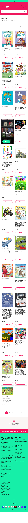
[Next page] (21, 412)
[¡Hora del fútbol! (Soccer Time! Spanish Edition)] (7, 70)
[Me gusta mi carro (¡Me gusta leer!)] (20, 243)
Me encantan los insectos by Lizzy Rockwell (20, 78)
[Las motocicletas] (7, 211)
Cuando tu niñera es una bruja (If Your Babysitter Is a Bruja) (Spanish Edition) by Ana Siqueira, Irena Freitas (20, 133)
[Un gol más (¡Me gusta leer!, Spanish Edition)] (7, 367)
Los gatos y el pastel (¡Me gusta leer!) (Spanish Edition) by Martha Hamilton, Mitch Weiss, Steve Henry (20, 224)
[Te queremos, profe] (7, 181)
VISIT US (3, 492)
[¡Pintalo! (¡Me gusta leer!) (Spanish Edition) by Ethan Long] (7, 98)
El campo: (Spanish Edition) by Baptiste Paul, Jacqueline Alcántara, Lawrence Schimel (7, 400)
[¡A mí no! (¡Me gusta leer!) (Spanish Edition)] (20, 271)
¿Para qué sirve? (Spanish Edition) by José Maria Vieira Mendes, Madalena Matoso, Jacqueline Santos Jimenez (7, 164)
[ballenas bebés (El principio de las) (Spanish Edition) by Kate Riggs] (7, 241)
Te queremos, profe (6, 189)
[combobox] (14, 11)
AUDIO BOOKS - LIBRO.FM (6, 488)
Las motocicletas (5, 219)
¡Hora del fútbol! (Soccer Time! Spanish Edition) (7, 81)
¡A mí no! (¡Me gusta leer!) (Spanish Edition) (20, 281)
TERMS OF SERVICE (5, 494)
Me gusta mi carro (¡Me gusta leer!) (20, 253)
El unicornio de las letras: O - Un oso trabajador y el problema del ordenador (20, 50)
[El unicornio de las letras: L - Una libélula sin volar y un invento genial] (7, 39)
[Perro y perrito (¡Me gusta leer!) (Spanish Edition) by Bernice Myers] (20, 98)
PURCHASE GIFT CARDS (6, 482)
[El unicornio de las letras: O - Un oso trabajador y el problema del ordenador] (20, 39)
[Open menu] (2, 6)
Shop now (6, 141)
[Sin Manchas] (20, 153)
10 (18, 412)
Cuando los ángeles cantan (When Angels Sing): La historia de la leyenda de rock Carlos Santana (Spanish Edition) (20, 372)
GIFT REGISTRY (4, 483)
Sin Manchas (17, 161)
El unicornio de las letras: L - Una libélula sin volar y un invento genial (7, 50)
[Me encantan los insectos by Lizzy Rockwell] (20, 68)
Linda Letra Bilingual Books (11, 509)
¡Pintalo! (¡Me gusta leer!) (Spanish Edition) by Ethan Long (7, 109)
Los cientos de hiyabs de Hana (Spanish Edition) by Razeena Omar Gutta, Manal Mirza (7, 281)
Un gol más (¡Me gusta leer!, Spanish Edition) (6, 377)
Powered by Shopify (22, 509)
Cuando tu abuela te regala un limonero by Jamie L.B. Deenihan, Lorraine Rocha (19, 194)
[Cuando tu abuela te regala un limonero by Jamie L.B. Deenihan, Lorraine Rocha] (20, 183)
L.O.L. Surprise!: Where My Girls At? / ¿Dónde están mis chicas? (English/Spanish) (20, 343)
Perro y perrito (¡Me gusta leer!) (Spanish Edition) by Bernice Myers (20, 108)
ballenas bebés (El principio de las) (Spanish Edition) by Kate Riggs (7, 251)
